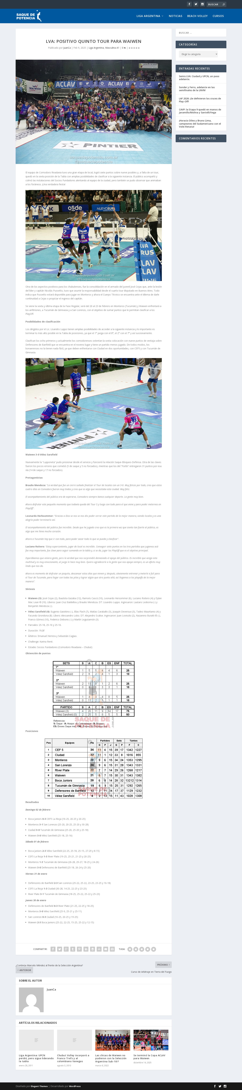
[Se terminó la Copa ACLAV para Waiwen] (151, 1040)
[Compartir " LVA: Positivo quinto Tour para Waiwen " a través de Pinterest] (79, 949)
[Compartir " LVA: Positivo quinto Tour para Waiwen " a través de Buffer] (92, 949)
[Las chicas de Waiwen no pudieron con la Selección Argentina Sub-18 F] (112, 1040)
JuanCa (67, 47)
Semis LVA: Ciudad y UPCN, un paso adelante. (199, 78)
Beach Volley (197, 16)
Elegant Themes (39, 1086)
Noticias (175, 16)
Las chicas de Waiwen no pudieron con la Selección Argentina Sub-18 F (111, 1058)
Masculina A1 (112, 47)
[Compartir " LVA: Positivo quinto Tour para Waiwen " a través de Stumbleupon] (99, 949)
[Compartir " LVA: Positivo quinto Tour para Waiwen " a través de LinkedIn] (86, 949)
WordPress (75, 1086)
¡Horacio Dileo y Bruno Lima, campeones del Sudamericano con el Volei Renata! (200, 123)
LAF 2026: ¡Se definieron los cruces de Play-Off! (200, 100)
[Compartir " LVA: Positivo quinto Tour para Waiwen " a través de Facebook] (53, 949)
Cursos (218, 16)
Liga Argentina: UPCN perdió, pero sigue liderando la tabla (36, 1058)
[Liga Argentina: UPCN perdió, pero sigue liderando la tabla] (36, 1040)
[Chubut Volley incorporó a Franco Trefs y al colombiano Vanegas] (74, 1040)
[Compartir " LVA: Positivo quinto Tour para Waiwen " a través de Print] (112, 949)
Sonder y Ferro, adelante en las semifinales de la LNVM (197, 89)
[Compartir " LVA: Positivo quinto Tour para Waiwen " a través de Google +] (66, 949)
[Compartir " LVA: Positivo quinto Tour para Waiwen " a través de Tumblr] (72, 949)
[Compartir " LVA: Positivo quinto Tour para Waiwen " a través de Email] (105, 949)
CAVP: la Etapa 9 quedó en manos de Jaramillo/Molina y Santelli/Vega (200, 111)
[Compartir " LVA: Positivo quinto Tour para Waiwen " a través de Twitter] (59, 949)
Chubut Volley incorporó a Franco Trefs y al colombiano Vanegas (73, 1058)
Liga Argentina (148, 16)
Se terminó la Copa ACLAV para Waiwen (149, 1057)
